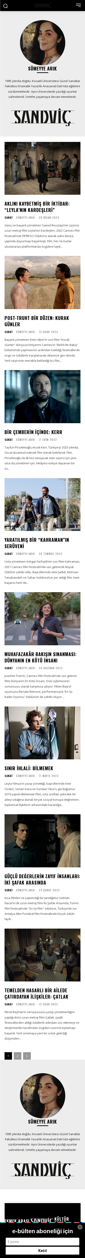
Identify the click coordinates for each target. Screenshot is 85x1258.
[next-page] (27, 1056)
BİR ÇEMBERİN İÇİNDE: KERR (33, 432)
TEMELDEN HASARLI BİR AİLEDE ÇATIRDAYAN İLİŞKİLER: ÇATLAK (36, 993)
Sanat (9, 217)
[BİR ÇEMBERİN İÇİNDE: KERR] (42, 396)
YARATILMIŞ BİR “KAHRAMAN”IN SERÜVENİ (37, 542)
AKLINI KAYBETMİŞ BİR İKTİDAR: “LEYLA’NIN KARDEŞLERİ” (37, 206)
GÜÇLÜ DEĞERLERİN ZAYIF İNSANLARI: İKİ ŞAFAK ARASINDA (42, 879)
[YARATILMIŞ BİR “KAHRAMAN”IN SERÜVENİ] (42, 504)
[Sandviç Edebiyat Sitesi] (42, 5)
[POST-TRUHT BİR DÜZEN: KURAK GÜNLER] (42, 282)
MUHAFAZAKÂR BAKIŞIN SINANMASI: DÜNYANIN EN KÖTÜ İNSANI (40, 657)
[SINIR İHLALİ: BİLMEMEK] (42, 733)
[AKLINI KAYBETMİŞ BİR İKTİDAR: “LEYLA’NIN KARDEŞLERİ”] (42, 168)
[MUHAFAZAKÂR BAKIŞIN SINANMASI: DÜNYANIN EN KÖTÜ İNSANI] (42, 618)
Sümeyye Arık (25, 217)
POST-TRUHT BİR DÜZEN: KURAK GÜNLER (37, 321)
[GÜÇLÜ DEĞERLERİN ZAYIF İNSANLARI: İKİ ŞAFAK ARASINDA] (42, 840)
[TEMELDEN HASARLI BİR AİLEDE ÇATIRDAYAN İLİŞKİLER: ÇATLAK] (42, 955)
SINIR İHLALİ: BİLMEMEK (29, 768)
